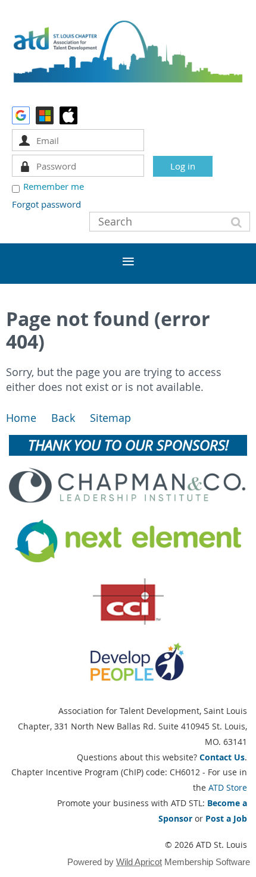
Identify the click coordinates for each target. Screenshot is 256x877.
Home (21, 418)
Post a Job (226, 818)
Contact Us (222, 757)
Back (63, 418)
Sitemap (110, 418)
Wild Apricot (139, 862)
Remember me (53, 186)
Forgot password (46, 204)
